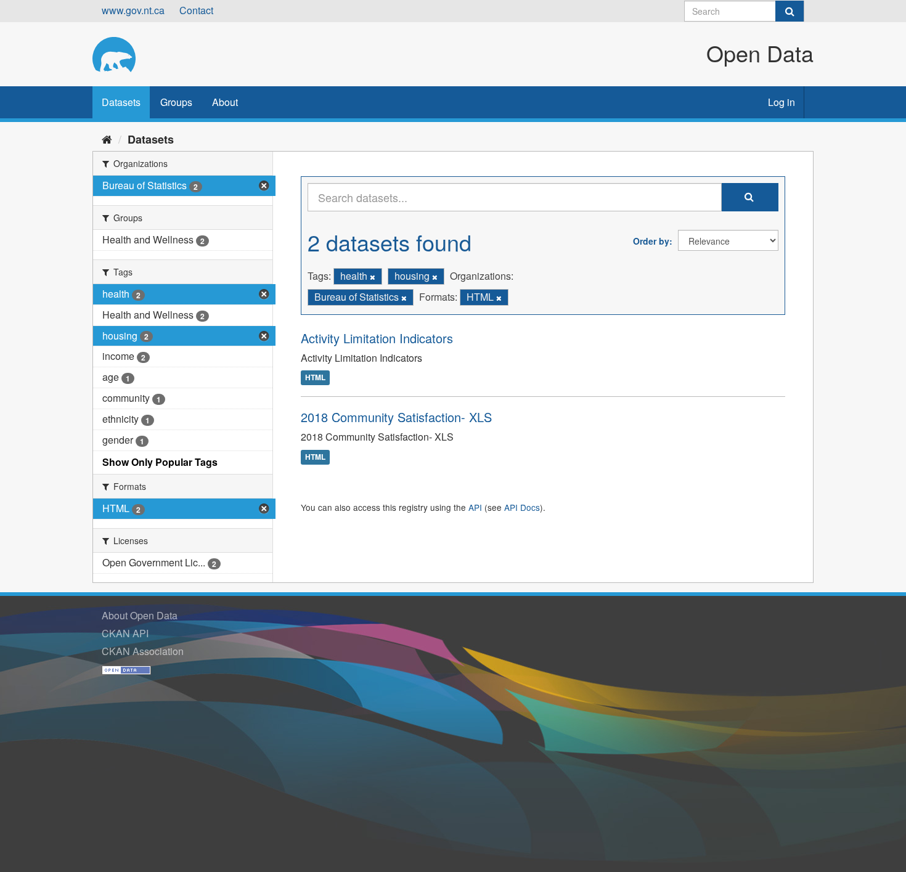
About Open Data (140, 615)
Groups (176, 102)
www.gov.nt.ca (133, 10)
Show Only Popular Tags (160, 462)
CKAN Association (143, 651)
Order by (651, 241)
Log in (781, 102)
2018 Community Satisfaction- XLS (396, 417)
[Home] (107, 139)
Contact (196, 10)
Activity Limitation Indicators (377, 338)
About (225, 102)
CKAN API (125, 633)
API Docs (522, 507)
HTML (315, 377)
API (475, 507)
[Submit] (789, 11)
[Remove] (372, 277)
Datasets (121, 102)
